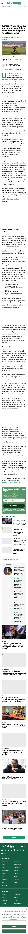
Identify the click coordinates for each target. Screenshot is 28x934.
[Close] (26, 909)
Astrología (4, 885)
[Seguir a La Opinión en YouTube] (11, 850)
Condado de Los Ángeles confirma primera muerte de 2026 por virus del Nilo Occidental (19, 532)
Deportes (17, 589)
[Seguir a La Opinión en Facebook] (2, 850)
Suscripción (4, 900)
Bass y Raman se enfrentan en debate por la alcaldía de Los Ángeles (12, 752)
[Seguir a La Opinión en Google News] (17, 850)
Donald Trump (6, 6)
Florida (15, 882)
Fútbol (19, 6)
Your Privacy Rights (14, 922)
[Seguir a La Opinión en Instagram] (8, 850)
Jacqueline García (13, 64)
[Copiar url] (22, 69)
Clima (15, 900)
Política (16, 600)
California (16, 879)
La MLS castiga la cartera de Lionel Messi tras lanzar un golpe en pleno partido (18, 594)
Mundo (3, 864)
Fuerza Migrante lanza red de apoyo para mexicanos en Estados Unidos (19, 551)
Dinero (3, 873)
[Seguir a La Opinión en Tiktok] (14, 850)
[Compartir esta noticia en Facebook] (10, 69)
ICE (13, 6)
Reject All (14, 926)
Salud (3, 876)
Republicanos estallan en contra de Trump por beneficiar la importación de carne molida (19, 606)
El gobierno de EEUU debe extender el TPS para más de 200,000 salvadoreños (18, 583)
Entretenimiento (19, 567)
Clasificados (17, 894)
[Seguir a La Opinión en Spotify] (2, 853)
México (3, 867)
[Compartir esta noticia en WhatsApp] (6, 69)
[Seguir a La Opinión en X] (5, 850)
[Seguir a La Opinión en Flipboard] (20, 850)
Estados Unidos (5, 861)
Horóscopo (4, 903)
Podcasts (4, 894)
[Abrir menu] (2, 3)
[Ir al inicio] (8, 846)
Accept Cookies (14, 931)
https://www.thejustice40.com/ (11, 482)
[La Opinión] (14, 3)
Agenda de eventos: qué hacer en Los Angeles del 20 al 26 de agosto (14, 803)
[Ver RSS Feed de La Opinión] (5, 853)
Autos (15, 876)
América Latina (17, 864)
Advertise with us (18, 903)
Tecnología (4, 879)
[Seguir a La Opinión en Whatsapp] (23, 850)
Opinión (16, 578)
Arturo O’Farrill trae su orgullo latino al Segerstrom (12, 778)
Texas (3, 882)
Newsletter (4, 897)
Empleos (16, 897)
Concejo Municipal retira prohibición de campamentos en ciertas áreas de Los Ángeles (19, 542)
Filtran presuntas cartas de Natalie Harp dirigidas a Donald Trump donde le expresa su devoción (18, 618)
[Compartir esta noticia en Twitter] (14, 69)
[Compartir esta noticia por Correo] (18, 69)
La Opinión (4, 22)
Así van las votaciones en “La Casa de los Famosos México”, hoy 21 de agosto (19, 572)
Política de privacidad (7, 510)
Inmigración (17, 861)
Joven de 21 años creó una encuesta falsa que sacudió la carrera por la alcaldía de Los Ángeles (19, 522)
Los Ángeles (10, 22)
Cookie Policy (13, 919)
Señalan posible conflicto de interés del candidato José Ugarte (14, 829)
